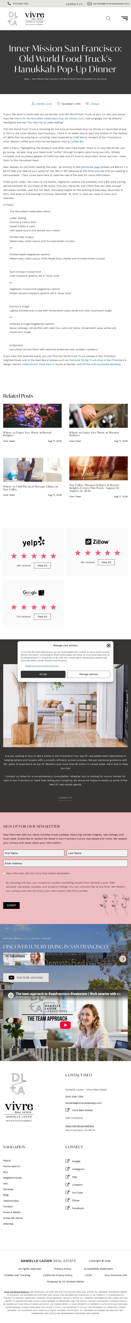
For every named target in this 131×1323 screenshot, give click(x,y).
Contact (8, 1206)
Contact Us (74, 4)
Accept (43, 674)
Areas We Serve (12, 1218)
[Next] (122, 959)
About (7, 1160)
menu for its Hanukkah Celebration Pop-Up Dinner (45, 118)
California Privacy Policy (57, 1275)
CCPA (88, 1275)
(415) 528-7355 (74, 1096)
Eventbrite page (90, 167)
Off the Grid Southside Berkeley (101, 364)
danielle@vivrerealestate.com (84, 1103)
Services (8, 1189)
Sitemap (8, 1224)
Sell (5, 1183)
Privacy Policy (62, 1269)
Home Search (11, 1166)
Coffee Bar (77, 141)
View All (42, 565)
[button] (108, 645)
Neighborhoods (12, 1178)
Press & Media (11, 1212)
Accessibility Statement (98, 1269)
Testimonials (11, 1201)
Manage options (88, 674)
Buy (5, 1172)
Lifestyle (94, 104)
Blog (26, 79)
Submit (11, 905)
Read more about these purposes (42, 666)
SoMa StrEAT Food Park (37, 364)
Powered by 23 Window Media (65, 1281)
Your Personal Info (116, 1275)
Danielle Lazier (44, 104)
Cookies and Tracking (17, 1275)
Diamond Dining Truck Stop (86, 360)
